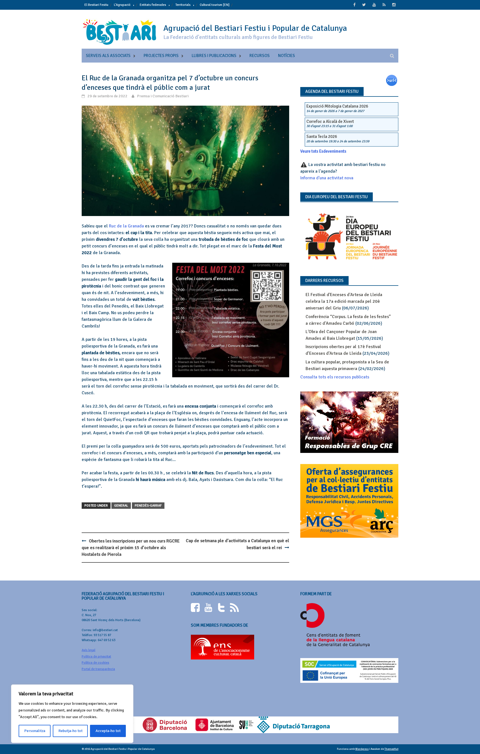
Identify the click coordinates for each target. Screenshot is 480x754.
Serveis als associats (108, 55)
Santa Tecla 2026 (321, 136)
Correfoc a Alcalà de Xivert (330, 121)
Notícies (286, 55)
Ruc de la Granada (126, 226)
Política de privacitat (96, 656)
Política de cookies (95, 663)
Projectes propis (161, 55)
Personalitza (34, 730)
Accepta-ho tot (108, 730)
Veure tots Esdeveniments (323, 151)
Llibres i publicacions (214, 55)
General (121, 506)
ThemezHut (391, 749)
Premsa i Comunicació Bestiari (163, 96)
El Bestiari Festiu (96, 5)
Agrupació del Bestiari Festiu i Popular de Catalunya (255, 28)
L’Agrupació (122, 5)
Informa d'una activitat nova (326, 178)
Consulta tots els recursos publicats (334, 377)
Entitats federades (153, 5)
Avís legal (88, 650)
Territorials (183, 5)
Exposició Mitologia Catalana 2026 (337, 106)
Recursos (259, 55)
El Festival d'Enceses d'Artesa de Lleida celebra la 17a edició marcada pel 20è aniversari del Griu (344, 301)
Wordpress (362, 749)
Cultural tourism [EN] (214, 5)
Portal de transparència (98, 669)
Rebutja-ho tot (70, 730)
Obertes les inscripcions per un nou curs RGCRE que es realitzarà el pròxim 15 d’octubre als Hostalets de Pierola (131, 547)
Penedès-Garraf (148, 506)
